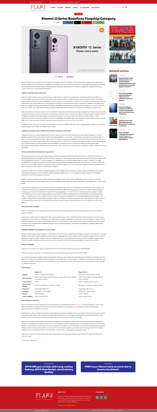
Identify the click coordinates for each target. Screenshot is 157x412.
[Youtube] (123, 8)
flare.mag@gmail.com (69, 405)
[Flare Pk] (55, 77)
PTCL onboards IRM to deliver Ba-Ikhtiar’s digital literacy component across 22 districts (126, 97)
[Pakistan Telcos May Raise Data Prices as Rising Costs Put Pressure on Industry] (113, 121)
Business (122, 117)
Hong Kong (78, 304)
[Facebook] (113, 8)
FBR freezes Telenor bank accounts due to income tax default (108, 368)
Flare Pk (60, 77)
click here (33, 340)
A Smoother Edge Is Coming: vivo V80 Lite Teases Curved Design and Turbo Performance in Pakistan (126, 110)
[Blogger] (97, 397)
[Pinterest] (120, 8)
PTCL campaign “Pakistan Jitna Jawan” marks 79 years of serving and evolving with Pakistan (126, 136)
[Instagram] (115, 8)
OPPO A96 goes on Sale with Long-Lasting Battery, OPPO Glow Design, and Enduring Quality (49, 369)
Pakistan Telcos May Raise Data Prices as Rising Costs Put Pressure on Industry (127, 123)
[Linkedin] (118, 8)
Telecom (78, 14)
